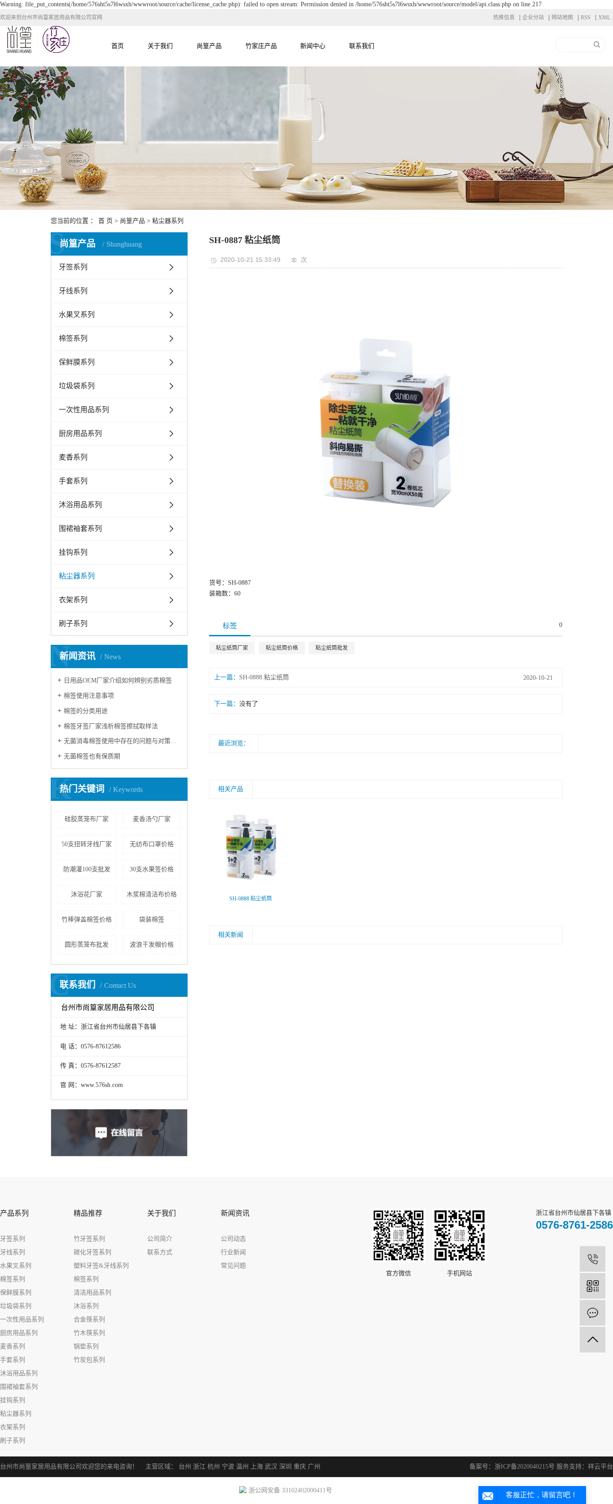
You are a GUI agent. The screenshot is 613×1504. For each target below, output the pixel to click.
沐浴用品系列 (80, 505)
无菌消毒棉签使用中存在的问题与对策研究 (122, 741)
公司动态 (233, 1238)
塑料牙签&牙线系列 (101, 1265)
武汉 (271, 1466)
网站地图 (562, 17)
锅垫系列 (86, 1346)
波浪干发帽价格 (152, 944)
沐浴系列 (86, 1306)
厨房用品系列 (80, 433)
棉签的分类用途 (86, 711)
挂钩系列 (73, 552)
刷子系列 (73, 623)
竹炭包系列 (89, 1359)
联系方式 (159, 1252)
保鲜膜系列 (77, 362)
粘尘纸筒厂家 (232, 648)
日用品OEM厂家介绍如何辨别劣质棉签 (118, 680)
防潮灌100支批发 (86, 869)
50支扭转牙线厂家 (86, 844)
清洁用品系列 (92, 1292)
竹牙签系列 (89, 1238)
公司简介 (159, 1238)
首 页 (105, 220)
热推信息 (504, 17)
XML (604, 17)
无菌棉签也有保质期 (92, 756)
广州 (314, 1466)
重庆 (299, 1466)
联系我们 (361, 46)
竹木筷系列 (89, 1333)
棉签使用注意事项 (89, 695)
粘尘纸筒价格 (282, 648)
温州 (242, 1466)
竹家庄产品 (261, 46)
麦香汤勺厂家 (152, 819)
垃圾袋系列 (77, 386)
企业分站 (533, 17)
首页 (117, 46)
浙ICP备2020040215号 (525, 1466)
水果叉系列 (77, 314)
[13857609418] (592, 1259)
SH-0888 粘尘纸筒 (264, 677)
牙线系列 (73, 291)
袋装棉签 (151, 919)
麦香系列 (73, 457)
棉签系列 (73, 338)
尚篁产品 (209, 46)
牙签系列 (73, 267)
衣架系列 (73, 600)
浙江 (199, 1466)
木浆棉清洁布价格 (152, 894)
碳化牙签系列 (92, 1252)
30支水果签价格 (152, 869)
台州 (185, 1466)
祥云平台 (600, 1466)
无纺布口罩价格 (152, 844)
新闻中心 (312, 46)
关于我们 (160, 46)
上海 (256, 1466)
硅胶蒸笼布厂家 (87, 819)
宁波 (228, 1466)
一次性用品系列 (84, 409)
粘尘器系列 (168, 220)
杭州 (213, 1466)
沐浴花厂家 (86, 894)
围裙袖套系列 (80, 528)
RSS (586, 17)
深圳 (285, 1466)
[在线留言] (592, 1313)
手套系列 (73, 481)
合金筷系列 (89, 1319)
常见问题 (233, 1265)
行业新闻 (233, 1252)
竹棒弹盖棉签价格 (86, 919)
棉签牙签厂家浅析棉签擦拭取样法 (111, 726)
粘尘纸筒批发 (331, 648)
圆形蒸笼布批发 (87, 944)
